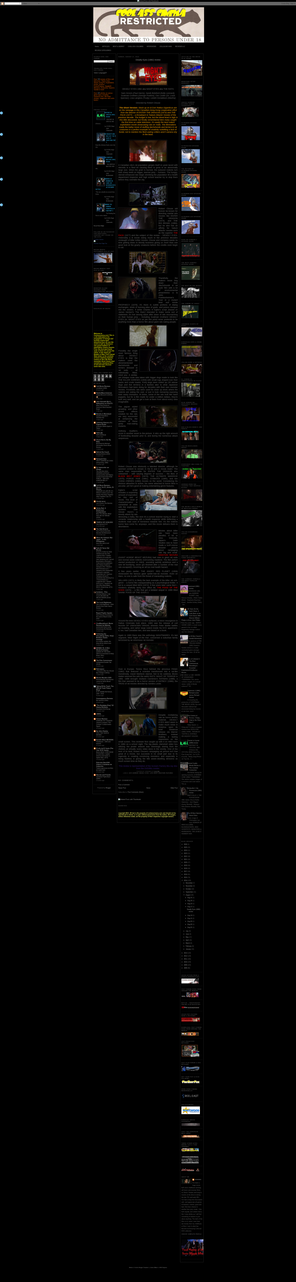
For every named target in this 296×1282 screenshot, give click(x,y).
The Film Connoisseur (104, 660)
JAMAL (98, 714)
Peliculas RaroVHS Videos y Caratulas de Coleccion (104, 764)
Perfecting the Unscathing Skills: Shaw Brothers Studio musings (105, 636)
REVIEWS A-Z (180, 46)
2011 (186, 959)
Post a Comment (124, 785)
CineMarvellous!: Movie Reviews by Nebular (104, 624)
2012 (186, 956)
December (189, 883)
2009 (186, 965)
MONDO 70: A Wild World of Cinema (103, 649)
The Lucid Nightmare (103, 602)
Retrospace (100, 669)
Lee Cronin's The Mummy (104, 503)
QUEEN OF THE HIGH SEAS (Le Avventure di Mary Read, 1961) (105, 653)
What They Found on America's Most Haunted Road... (103, 407)
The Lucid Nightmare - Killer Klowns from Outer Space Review (105, 606)
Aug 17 (190, 907)
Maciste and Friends (103, 775)
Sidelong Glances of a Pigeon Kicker (104, 423)
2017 (186, 871)
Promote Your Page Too (100, 243)
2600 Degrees (163, 1267)
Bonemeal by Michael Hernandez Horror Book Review (103, 445)
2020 (186, 862)
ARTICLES (105, 46)
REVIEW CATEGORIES (103, 50)
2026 (186, 844)
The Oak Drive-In (102, 529)
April (187, 940)
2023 (186, 853)
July (187, 931)
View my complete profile (191, 1234)
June (187, 934)
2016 (186, 874)
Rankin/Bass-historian (104, 393)
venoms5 (198, 1179)
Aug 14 (190, 915)
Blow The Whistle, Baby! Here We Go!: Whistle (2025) (103, 515)
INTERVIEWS (151, 46)
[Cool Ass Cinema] (95, 241)
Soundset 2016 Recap (103, 709)
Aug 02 (190, 924)
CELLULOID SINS (166, 46)
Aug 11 (190, 918)
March (188, 943)
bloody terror (101, 501)
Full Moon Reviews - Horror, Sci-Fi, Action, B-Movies (105, 487)
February (189, 946)
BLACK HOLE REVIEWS (104, 740)
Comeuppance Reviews (104, 698)
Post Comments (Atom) (135, 792)
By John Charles (102, 731)
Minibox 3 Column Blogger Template (138, 1267)
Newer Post (122, 788)
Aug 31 (190, 897)
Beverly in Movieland (103, 414)
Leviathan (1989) (101, 388)
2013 (186, 953)
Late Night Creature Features (161, 773)
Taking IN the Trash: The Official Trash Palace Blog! (105, 688)
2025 (186, 847)
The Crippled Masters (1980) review (109, 159)
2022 (186, 856)
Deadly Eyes (144, 773)
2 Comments (109, 130)
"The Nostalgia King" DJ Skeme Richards (105, 706)
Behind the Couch (102, 452)
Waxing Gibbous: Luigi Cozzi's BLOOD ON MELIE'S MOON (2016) (103, 595)
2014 (186, 880)
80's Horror (133, 773)
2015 (186, 877)
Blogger (108, 788)
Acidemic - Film (102, 592)
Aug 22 (190, 903)
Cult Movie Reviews (103, 386)
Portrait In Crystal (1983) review (109, 115)
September (189, 892)
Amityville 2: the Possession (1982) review (194, 790)
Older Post (174, 788)
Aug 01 (190, 927)
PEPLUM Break (101, 435)
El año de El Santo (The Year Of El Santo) (104, 749)
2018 (186, 868)
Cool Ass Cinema (98, 239)
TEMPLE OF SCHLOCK (104, 522)
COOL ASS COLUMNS (135, 46)
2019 (186, 865)
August (188, 895)
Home (97, 46)
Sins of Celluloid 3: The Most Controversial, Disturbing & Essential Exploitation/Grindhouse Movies (190, 665)
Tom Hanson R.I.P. (102, 524)
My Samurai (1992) (102, 700)
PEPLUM (99, 433)
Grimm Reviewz (102, 719)
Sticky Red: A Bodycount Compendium (101, 510)
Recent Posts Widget (99, 225)
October (188, 889)
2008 (186, 968)
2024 (186, 850)
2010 (186, 962)
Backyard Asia (101, 459)
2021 (186, 859)
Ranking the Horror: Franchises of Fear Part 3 (109, 207)
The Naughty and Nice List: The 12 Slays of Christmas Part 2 (110, 138)
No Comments (109, 175)
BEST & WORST (118, 46)
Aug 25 (190, 900)
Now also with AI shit (102, 543)
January (188, 949)
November (189, 886)
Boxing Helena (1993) (103, 454)
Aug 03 (190, 921)
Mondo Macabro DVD (103, 678)
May (187, 937)
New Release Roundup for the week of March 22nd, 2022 (104, 616)
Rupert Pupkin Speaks (104, 613)
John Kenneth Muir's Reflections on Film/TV (104, 402)
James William (154, 1267)
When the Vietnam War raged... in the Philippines (104, 539)
